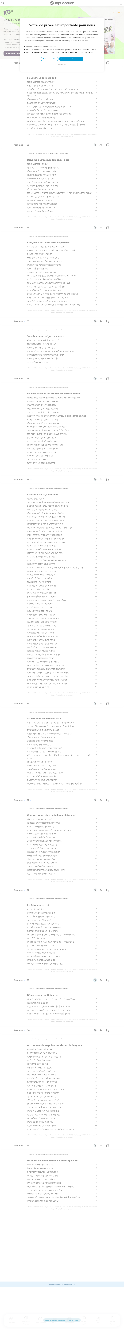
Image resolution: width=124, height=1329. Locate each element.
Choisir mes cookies (49, 59)
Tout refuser (62, 64)
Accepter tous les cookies (71, 59)
